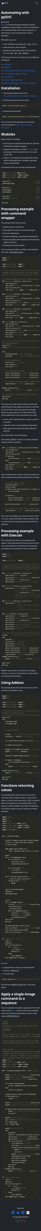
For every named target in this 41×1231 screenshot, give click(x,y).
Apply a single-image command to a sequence (20, 83)
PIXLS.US (17, 1222)
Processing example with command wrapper (19, 71)
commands (31, 149)
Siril (6, 3)
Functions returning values (13, 80)
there (14, 1011)
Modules (6, 67)
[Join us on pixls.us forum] (27, 1212)
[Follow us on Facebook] (23, 1212)
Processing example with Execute (15, 74)
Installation (7, 64)
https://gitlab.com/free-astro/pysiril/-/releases (20, 96)
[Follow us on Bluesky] (18, 1212)
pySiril (3, 25)
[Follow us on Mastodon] (13, 1212)
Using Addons (8, 77)
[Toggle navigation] (36, 3)
